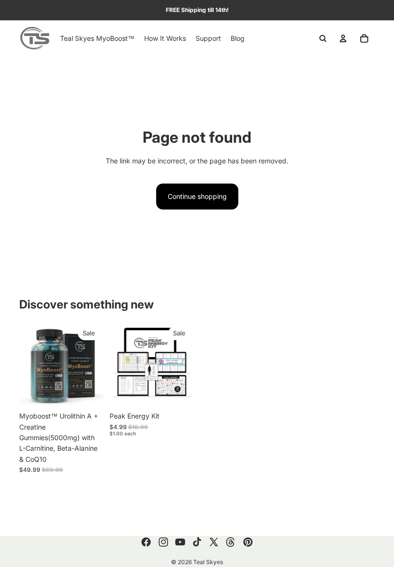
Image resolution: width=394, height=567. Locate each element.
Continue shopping (197, 196)
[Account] (343, 38)
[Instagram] (163, 542)
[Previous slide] (29, 364)
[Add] (89, 392)
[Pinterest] (248, 542)
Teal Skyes (208, 562)
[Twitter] (214, 542)
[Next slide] (93, 364)
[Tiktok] (197, 542)
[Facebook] (146, 542)
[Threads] (230, 542)
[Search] (322, 38)
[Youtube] (180, 542)
